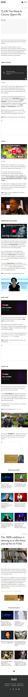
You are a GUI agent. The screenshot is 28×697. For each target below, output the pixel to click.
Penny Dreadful (5, 266)
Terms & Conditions (17, 685)
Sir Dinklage (18, 409)
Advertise (20, 684)
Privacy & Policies (10, 684)
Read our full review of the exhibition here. (11, 591)
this (12, 188)
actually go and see (17, 111)
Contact (7, 685)
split (24, 263)
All (5, 8)
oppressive (11, 336)
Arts (2, 8)
